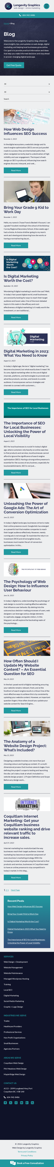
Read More (19, 171)
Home (6, 23)
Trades (6, 1021)
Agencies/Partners (12, 1049)
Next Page (15, 890)
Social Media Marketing (14, 1001)
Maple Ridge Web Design (14, 1074)
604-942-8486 (28, 15)
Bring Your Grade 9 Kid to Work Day (23, 914)
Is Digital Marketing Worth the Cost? (23, 921)
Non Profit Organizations (14, 1037)
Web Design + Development (16, 962)
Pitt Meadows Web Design (15, 1068)
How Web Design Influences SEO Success (25, 906)
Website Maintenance (13, 973)
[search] (27, 99)
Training (7, 984)
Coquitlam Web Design (14, 1063)
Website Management (13, 967)
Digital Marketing (11, 995)
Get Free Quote (14, 65)
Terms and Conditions (27, 1151)
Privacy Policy (27, 1155)
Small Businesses (11, 1043)
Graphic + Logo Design (13, 1007)
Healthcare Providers (13, 1026)
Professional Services (13, 1032)
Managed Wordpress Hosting (16, 978)
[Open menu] (46, 6)
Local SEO (8, 990)
